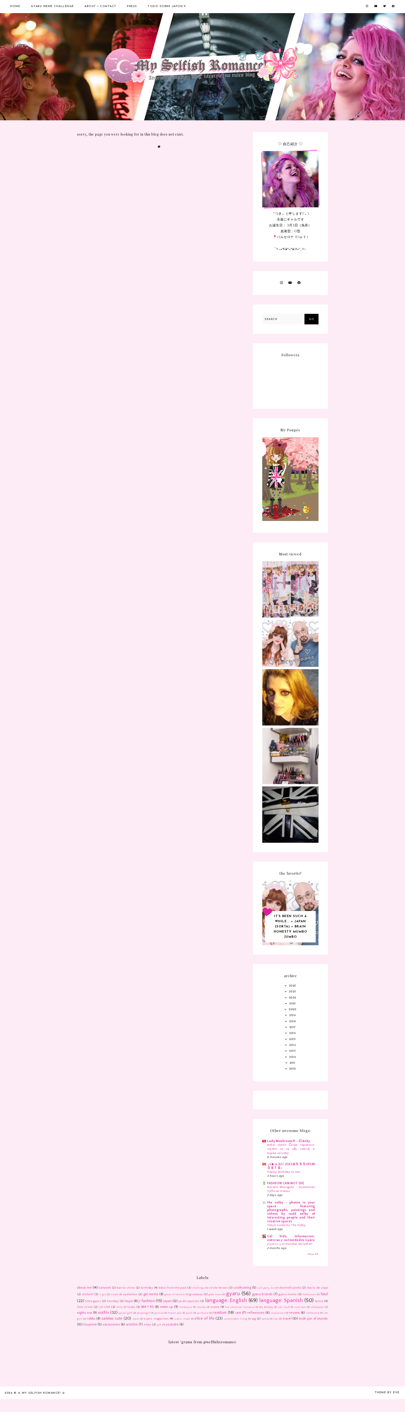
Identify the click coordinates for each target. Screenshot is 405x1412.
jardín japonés (189, 1301)
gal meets (150, 1294)
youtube (172, 1324)
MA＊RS (147, 1307)
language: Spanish (281, 1300)
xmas (147, 1324)
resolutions (278, 1313)
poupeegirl (143, 1313)
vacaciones (111, 1324)
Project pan (175, 1313)
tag (254, 1318)
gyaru (233, 1294)
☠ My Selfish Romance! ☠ (41, 1393)
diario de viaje (317, 1287)
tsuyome (90, 1324)
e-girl (102, 1294)
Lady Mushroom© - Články (288, 1141)
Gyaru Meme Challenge (52, 6)
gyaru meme (288, 1294)
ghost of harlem (175, 1294)
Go (311, 319)
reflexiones (256, 1313)
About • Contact (100, 6)
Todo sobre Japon (165, 6)
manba (201, 1307)
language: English (226, 1300)
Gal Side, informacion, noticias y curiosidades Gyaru (291, 1238)
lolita (119, 1307)
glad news (215, 1294)
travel (287, 1319)
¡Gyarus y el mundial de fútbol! (289, 1243)
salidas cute (112, 1318)
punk (189, 1313)
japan (167, 1301)
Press (132, 6)
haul (324, 1294)
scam (135, 1318)
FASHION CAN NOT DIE (285, 1183)
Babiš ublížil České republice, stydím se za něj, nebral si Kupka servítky (291, 1149)
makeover (185, 1307)
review (294, 1313)
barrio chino (126, 1287)
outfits (103, 1312)
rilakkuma (312, 1313)
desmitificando (290, 1287)
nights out (84, 1313)
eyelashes (130, 1294)
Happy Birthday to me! (283, 1171)
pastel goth (126, 1313)
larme (319, 1301)
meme (214, 1307)
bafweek (105, 1287)
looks (131, 1307)
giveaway (196, 1294)
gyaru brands (262, 1294)
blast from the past (172, 1287)
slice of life (204, 1318)
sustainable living (235, 1318)
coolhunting (242, 1288)
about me (84, 1288)
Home (15, 6)
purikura (202, 1313)
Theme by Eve (387, 1392)
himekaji (113, 1301)
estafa (115, 1294)
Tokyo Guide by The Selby (286, 1225)
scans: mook (182, 1318)
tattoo (265, 1318)
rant (238, 1313)
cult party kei (266, 1288)
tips (276, 1318)
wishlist (132, 1324)
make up (166, 1307)
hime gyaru (93, 1301)
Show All (313, 1254)
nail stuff (284, 1307)
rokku (91, 1319)
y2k (159, 1324)
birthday (147, 1287)
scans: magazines (156, 1318)
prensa (159, 1313)
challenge (198, 1288)
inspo (128, 1301)
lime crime (85, 1307)
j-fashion (147, 1301)
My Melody (266, 1307)
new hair (300, 1307)
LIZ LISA (104, 1307)
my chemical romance (240, 1307)
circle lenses (218, 1287)
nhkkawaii (317, 1307)
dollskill (87, 1294)
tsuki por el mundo (313, 1319)
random (219, 1312)
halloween (309, 1294)
